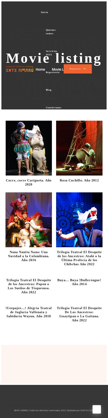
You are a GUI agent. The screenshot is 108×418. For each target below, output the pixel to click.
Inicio (44, 12)
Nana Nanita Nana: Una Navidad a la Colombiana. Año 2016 (29, 256)
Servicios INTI (52, 53)
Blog (49, 90)
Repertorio (53, 72)
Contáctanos (54, 107)
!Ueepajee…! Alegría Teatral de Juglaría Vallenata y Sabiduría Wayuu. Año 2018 (28, 312)
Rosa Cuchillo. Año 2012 (79, 180)
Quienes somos (51, 32)
